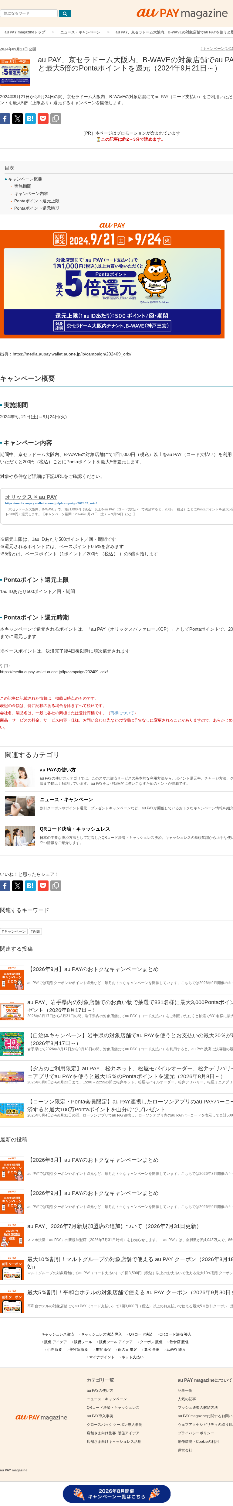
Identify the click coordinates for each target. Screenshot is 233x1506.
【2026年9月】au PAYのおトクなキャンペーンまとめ (93, 969)
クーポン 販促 (151, 1342)
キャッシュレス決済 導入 (101, 1334)
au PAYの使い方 (58, 769)
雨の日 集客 (127, 1349)
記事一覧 (185, 1390)
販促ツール (83, 1342)
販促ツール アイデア (116, 1342)
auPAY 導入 (176, 1349)
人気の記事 (187, 1399)
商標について (122, 713)
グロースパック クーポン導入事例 (114, 1424)
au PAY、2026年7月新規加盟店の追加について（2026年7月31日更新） (114, 1226)
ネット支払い (133, 1357)
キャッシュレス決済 (57, 1334)
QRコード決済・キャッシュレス (75, 829)
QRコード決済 (141, 1334)
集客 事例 (152, 1349)
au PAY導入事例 (100, 1416)
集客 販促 (103, 1349)
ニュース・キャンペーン (80, 32)
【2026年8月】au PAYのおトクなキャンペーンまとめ (93, 1160)
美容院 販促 (79, 1349)
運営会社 (185, 1450)
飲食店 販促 (179, 1342)
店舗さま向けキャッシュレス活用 (114, 1441)
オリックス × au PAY (31, 497)
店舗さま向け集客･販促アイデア (113, 1433)
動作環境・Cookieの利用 (198, 1441)
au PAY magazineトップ (25, 32)
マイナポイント (102, 1357)
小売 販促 (54, 1349)
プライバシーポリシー (196, 1433)
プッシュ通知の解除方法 (198, 1407)
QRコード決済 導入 (175, 1334)
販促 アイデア (55, 1342)
